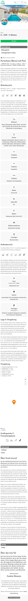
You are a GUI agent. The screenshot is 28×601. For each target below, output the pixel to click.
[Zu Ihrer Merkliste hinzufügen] (21, 22)
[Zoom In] (25, 379)
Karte (3, 428)
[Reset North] (25, 384)
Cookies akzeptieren (14, 597)
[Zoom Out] (25, 382)
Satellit (3, 430)
